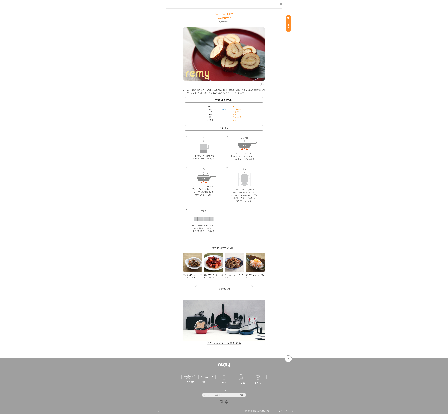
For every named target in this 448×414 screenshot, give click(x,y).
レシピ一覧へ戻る (224, 289)
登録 (241, 395)
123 (261, 84)
